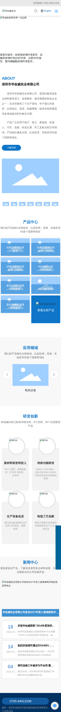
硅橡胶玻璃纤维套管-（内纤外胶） (45, 247)
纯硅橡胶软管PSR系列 (45, 266)
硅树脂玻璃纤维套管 (15, 247)
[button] (30, 50)
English (47, 10)
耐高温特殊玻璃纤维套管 (15, 285)
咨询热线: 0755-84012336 (46, 3)
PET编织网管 (45, 285)
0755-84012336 (20, 701)
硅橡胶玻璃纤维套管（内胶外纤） (15, 266)
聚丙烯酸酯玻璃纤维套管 (15, 304)
